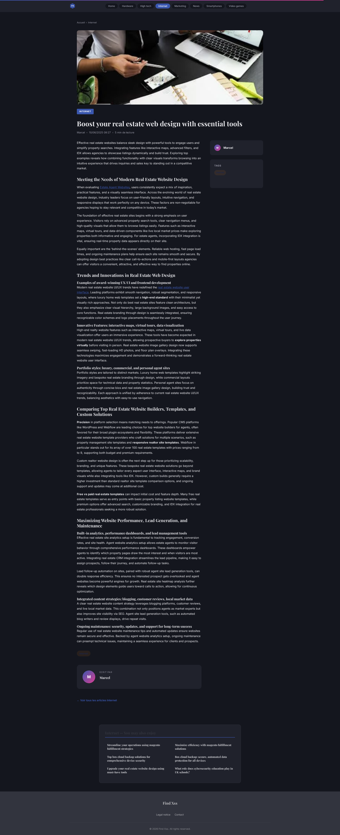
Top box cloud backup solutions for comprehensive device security (128, 758)
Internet (162, 6)
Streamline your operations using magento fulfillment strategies (133, 746)
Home (111, 6)
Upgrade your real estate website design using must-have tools (135, 770)
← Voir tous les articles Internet (97, 700)
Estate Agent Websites (115, 187)
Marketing (180, 6)
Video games (236, 6)
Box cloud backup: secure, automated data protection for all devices (201, 758)
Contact (179, 814)
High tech (145, 6)
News (196, 6)
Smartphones (214, 6)
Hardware (127, 6)
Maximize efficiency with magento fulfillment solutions (203, 746)
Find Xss (170, 803)
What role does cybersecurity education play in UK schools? (204, 770)
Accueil (81, 22)
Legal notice (163, 814)
